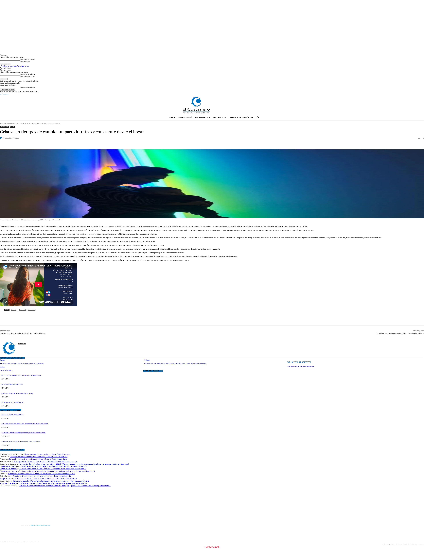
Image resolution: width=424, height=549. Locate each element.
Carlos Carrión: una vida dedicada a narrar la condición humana (21, 375)
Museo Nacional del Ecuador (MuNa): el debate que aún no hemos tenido (22, 363)
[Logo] (196, 105)
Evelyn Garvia (5, 478)
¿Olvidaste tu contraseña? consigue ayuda (14, 66)
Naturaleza (31, 310)
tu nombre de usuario (27, 59)
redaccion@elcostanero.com (40, 525)
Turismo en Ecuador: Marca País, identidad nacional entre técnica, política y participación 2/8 (57, 471)
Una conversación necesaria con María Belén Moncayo (47, 454)
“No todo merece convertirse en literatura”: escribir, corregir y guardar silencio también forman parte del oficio (65, 486)
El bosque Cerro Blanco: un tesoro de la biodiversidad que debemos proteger (45, 461)
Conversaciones (9, 123)
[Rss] (422, 94)
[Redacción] (1, 138)
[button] (257, 117)
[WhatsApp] (46, 144)
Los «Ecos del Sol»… (6, 370)
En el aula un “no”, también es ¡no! (12, 402)
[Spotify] (402, 94)
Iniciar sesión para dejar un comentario (300, 366)
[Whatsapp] (418, 94)
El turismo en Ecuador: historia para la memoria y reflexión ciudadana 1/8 (24, 423)
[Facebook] (394, 94)
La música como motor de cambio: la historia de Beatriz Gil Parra (400, 333)
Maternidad (22, 310)
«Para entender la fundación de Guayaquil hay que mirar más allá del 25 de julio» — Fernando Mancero (175, 363)
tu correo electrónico (27, 74)
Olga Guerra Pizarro (8, 466)
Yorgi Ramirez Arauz (8, 483)
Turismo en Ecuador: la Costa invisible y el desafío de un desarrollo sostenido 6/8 (52, 469)
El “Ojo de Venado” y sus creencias (12, 414)
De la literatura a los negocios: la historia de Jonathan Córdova (22, 333)
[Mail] (18, 347)
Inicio (1, 123)
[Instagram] (398, 94)
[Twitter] (410, 94)
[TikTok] (406, 94)
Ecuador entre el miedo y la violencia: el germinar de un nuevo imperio (42, 476)
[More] (55, 143)
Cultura (12, 126)
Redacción (8, 138)
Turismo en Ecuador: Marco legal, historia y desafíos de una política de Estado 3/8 (53, 466)
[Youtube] (414, 94)
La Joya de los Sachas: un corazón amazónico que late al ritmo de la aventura (45, 478)
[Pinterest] (38, 144)
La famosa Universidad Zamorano (12, 384)
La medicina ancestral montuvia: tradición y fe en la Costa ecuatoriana (23, 433)
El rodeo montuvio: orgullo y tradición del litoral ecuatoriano (20, 441)
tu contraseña (25, 61)
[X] (30, 144)
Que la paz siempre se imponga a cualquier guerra (17, 393)
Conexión (13, 310)
